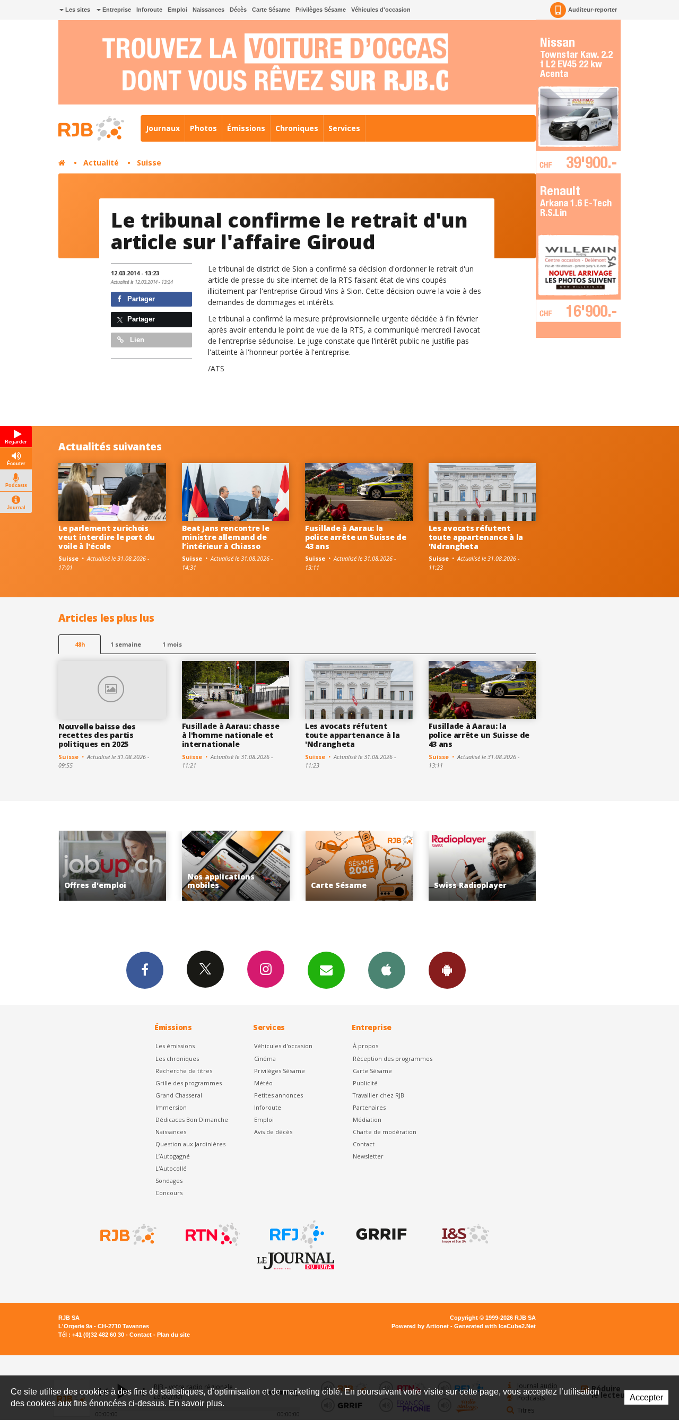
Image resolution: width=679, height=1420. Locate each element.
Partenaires (369, 1107)
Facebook (144, 970)
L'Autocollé (171, 1168)
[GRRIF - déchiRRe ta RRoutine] (380, 1234)
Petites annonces (278, 1095)
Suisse (149, 163)
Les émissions (175, 1045)
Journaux (163, 128)
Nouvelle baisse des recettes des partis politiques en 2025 (97, 735)
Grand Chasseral (178, 1095)
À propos (365, 1045)
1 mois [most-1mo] (172, 644)
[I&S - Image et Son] (464, 1234)
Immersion (171, 1107)
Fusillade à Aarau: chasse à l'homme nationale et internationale (231, 735)
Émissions (246, 128)
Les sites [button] (77, 9)
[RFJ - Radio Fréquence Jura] (296, 1234)
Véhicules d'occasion (381, 9)
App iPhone (386, 970)
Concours (168, 1192)
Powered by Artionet (420, 1326)
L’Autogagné (172, 1156)
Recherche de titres (183, 1070)
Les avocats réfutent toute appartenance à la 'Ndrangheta (476, 537)
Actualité (101, 163)
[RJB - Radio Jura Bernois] (127, 1234)
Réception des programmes (392, 1058)
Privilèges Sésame (320, 9)
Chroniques (296, 128)
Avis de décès (273, 1131)
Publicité (365, 1082)
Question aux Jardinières (190, 1143)
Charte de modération (384, 1131)
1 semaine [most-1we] (125, 644)
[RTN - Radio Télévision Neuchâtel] (211, 1234)
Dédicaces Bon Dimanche (191, 1119)
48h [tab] (80, 644)
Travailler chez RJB (378, 1095)
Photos (203, 128)
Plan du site (173, 1334)
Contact (364, 1143)
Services (344, 128)
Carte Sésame (271, 9)
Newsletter (368, 1156)
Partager (140, 299)
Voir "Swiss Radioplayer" (439, 866)
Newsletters (326, 970)
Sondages (168, 1180)
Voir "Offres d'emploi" (70, 866)
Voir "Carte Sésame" (316, 866)
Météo (263, 1082)
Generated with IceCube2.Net (495, 1326)
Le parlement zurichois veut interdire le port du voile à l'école (106, 537)
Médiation (367, 1119)
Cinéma (265, 1058)
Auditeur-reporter (592, 9)
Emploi (177, 9)
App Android (447, 970)
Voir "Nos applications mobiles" (193, 866)
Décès (238, 9)
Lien (136, 340)
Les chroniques (177, 1058)
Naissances (208, 9)
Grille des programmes (188, 1082)
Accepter (646, 1397)
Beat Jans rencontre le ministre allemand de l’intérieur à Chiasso (225, 537)
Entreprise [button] (116, 9)
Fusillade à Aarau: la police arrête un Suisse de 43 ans (355, 537)
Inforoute (149, 9)
